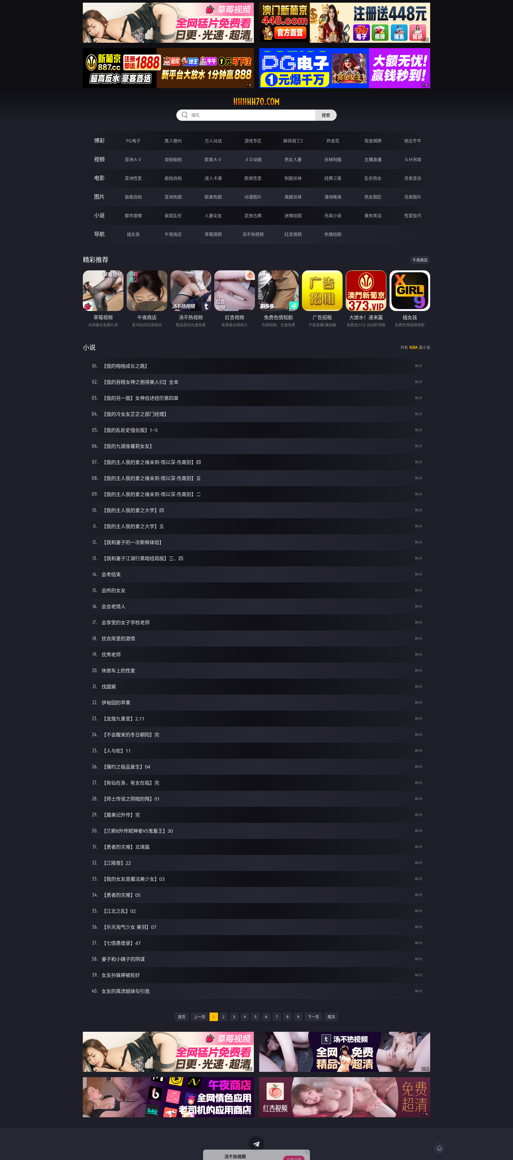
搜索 (326, 115)
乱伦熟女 (373, 178)
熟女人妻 (293, 159)
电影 (99, 178)
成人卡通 (213, 178)
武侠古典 (253, 216)
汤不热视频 (253, 234)
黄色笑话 (373, 216)
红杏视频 (293, 234)
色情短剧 (332, 234)
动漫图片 (253, 197)
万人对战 (213, 141)
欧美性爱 (253, 178)
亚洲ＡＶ (133, 159)
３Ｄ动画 (253, 159)
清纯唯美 (332, 197)
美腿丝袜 (293, 197)
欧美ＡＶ (213, 159)
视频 (99, 159)
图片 (99, 196)
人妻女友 (213, 216)
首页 (181, 1016)
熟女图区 (373, 197)
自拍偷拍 (173, 159)
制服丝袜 (293, 178)
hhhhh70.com (256, 101)
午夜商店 (173, 234)
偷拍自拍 (173, 178)
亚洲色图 (173, 197)
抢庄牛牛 (412, 141)
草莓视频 (213, 234)
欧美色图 (213, 197)
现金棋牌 (373, 141)
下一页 (313, 1016)
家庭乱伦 (173, 216)
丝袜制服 (332, 159)
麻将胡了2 (293, 141)
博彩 (99, 140)
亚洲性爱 (133, 178)
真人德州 (173, 141)
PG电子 (133, 141)
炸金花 (333, 141)
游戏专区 (253, 141)
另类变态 (412, 178)
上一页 (199, 1016)
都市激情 (133, 216)
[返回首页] (439, 1148)
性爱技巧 (412, 216)
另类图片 (412, 197)
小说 (99, 215)
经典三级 (332, 178)
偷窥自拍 (133, 197)
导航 (99, 234)
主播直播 (373, 159)
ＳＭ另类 (412, 159)
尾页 (331, 1016)
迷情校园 (293, 216)
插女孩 (133, 234)
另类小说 (332, 216)
